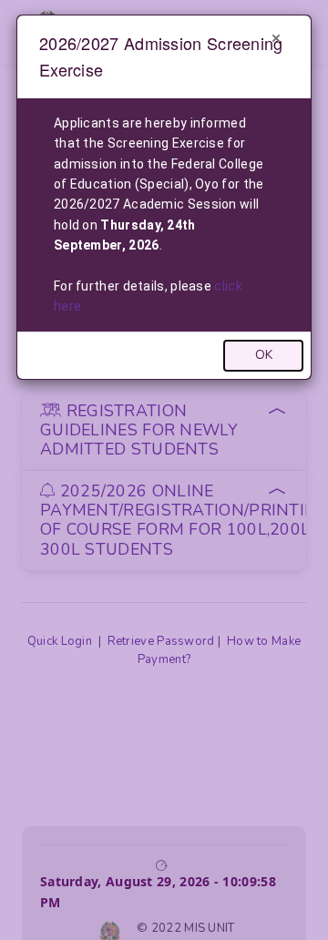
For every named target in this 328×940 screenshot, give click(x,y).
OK (263, 354)
